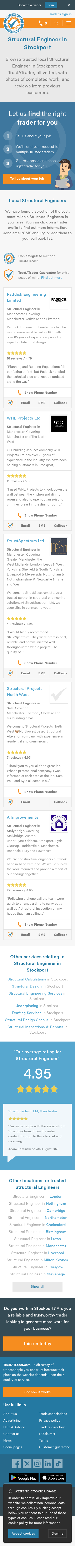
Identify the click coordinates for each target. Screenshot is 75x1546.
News (7, 1440)
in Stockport (38, 979)
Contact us (11, 1433)
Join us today (37, 1343)
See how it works (37, 1391)
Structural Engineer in (37, 1196)
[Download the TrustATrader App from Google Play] (24, 1477)
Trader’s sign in (61, 14)
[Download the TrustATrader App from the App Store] (53, 1477)
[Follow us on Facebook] (16, 1463)
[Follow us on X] (27, 1463)
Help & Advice (14, 1427)
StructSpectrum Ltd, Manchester (32, 1109)
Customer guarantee (54, 1446)
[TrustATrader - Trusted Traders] (13, 20)
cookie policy (18, 1522)
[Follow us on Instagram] (37, 1463)
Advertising (12, 1420)
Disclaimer (47, 1433)
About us (10, 1413)
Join (49, 5)
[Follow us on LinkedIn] (48, 1463)
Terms (43, 1440)
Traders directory (52, 1427)
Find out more (51, 277)
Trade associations (53, 1413)
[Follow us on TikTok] (58, 1463)
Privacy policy (49, 1420)
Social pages (12, 1446)
